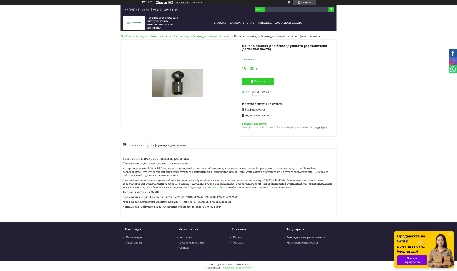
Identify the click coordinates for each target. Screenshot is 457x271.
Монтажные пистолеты (302, 242)
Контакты (265, 22)
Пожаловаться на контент (237, 267)
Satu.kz (246, 264)
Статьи (184, 247)
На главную (134, 237)
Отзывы (238, 242)
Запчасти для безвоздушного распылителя (202, 36)
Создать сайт (182, 2)
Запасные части (160, 36)
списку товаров (217, 187)
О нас (250, 22)
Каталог (235, 22)
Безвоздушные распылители (306, 237)
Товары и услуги (136, 36)
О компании (134, 242)
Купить (259, 81)
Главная (220, 22)
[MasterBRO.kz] (134, 23)
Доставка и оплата (288, 22)
